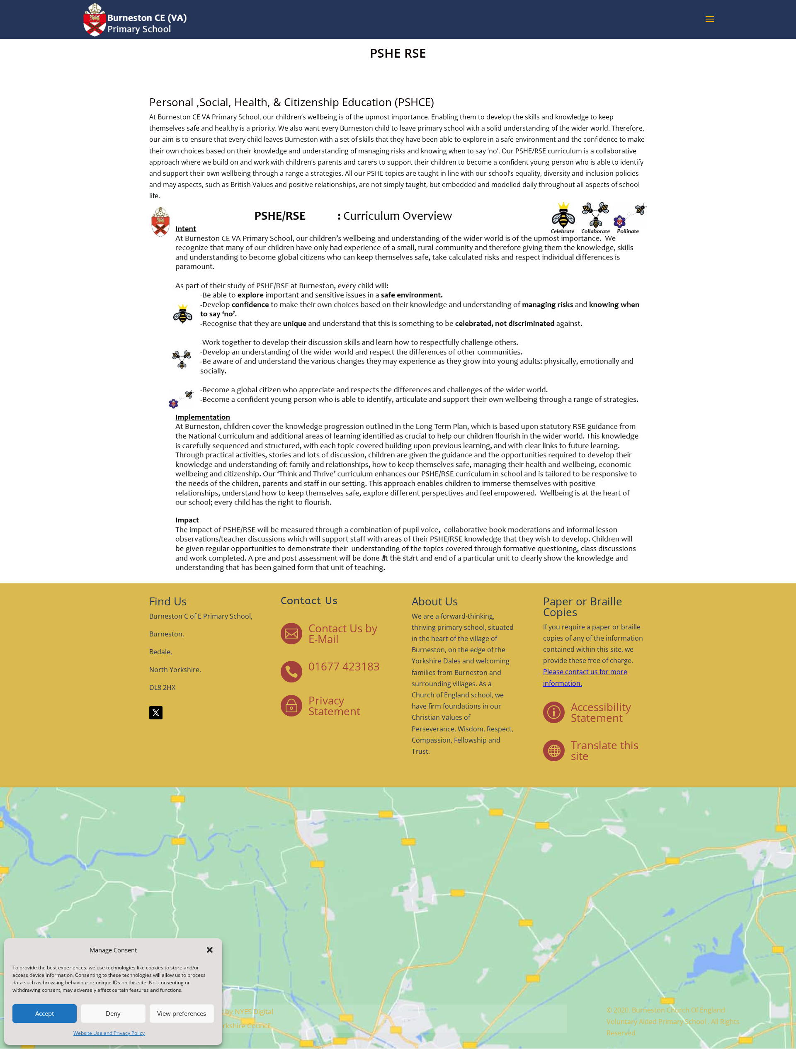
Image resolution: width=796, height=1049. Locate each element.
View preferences (181, 1013)
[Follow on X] (156, 712)
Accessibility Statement (601, 712)
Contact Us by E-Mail (342, 633)
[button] (210, 950)
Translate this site (604, 750)
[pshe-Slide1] (398, 572)
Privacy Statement (334, 706)
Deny (113, 1013)
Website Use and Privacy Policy (109, 1033)
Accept (44, 1013)
